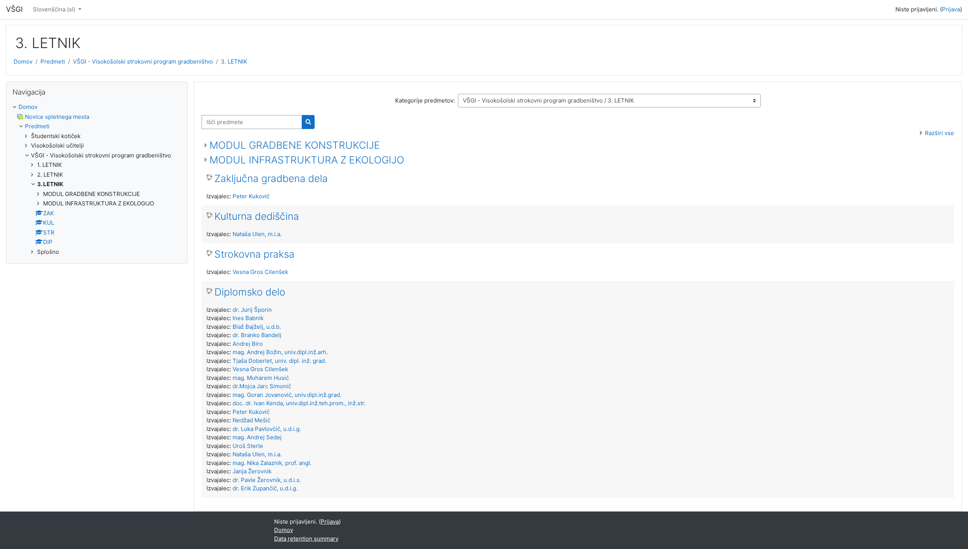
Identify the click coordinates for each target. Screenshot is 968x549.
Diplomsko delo (249, 292)
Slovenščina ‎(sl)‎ (55, 9)
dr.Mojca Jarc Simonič (262, 386)
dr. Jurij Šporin (252, 309)
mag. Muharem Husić (261, 377)
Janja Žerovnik (252, 471)
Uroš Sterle (248, 445)
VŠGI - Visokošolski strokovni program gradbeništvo (143, 61)
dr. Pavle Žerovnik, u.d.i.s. (267, 480)
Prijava (951, 9)
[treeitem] (96, 179)
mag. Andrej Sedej (257, 437)
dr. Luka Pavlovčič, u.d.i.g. (267, 428)
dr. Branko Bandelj (257, 335)
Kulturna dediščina (256, 216)
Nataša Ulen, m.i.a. (257, 234)
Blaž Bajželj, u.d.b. (257, 326)
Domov (23, 61)
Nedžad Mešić (251, 420)
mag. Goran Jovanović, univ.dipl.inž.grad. (287, 394)
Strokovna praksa (254, 254)
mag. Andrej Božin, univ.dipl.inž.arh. (280, 352)
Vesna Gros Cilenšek (260, 271)
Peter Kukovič (251, 196)
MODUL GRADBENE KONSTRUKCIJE (294, 145)
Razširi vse (939, 133)
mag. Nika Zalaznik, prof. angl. (272, 463)
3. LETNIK (234, 61)
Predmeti (52, 61)
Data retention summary (306, 538)
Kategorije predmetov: (425, 100)
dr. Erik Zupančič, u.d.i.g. (265, 488)
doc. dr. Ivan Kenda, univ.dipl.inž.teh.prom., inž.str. (299, 403)
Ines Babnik (248, 318)
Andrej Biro (248, 343)
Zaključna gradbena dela (271, 178)
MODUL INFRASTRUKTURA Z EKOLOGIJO (306, 160)
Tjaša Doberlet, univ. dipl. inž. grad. (279, 360)
